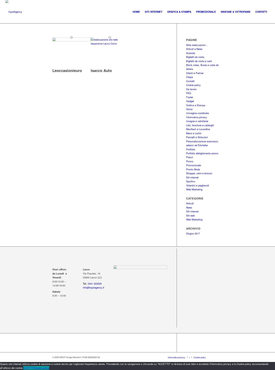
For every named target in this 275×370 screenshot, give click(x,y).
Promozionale (193, 165)
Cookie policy (193, 85)
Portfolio (190, 149)
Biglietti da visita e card (199, 61)
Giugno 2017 (193, 233)
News (189, 207)
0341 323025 (95, 283)
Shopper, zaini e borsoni (199, 173)
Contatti (190, 81)
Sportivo (190, 181)
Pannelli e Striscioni (197, 137)
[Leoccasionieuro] (71, 40)
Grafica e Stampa (195, 105)
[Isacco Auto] (110, 43)
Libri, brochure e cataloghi (200, 125)
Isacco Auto (101, 70)
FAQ (188, 93)
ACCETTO (29, 368)
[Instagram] (220, 357)
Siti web (190, 215)
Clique (189, 77)
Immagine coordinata (197, 113)
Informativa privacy (196, 117)
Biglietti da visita (195, 57)
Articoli (190, 203)
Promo (189, 161)
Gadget (190, 101)
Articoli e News (194, 49)
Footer (189, 97)
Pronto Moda (193, 169)
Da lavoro (191, 89)
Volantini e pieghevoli (197, 185)
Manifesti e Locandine (198, 129)
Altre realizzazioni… (197, 45)
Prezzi (189, 157)
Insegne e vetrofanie (197, 121)
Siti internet (192, 177)
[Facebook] (214, 357)
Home (189, 109)
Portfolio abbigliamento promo (202, 153)
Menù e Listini (193, 133)
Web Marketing (194, 189)
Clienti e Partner (195, 73)
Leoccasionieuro (67, 70)
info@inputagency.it (93, 287)
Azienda (190, 53)
